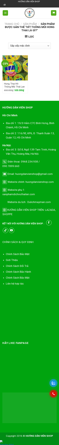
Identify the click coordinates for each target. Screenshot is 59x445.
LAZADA (49, 209)
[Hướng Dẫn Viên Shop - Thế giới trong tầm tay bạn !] (30, 13)
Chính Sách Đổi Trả (17, 266)
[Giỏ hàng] (53, 13)
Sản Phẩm (30, 23)
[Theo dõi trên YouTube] (11, 230)
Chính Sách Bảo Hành (18, 271)
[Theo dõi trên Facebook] (49, 222)
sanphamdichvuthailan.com (18, 194)
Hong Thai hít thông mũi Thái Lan (14, 85)
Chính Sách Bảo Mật (18, 277)
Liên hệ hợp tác (15, 283)
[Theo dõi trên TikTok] (5, 230)
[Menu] (5, 13)
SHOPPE (7, 214)
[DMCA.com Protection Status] (29, 407)
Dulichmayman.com (39, 202)
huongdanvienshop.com (39, 181)
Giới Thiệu (12, 260)
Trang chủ (11, 23)
